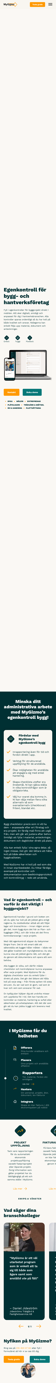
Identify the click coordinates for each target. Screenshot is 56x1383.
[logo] (10, 4)
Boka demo (32, 392)
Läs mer (25, 1084)
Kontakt (11, 392)
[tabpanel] (24, 1271)
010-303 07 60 (23, 1348)
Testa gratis (14, 1359)
